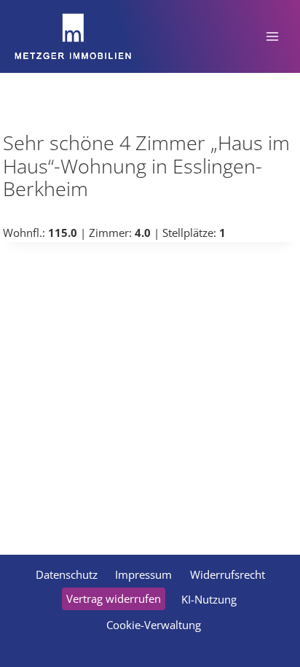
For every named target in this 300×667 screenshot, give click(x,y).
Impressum (143, 574)
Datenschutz (67, 574)
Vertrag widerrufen (113, 598)
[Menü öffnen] (271, 36)
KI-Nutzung (209, 599)
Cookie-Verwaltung (153, 624)
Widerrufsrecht (227, 574)
